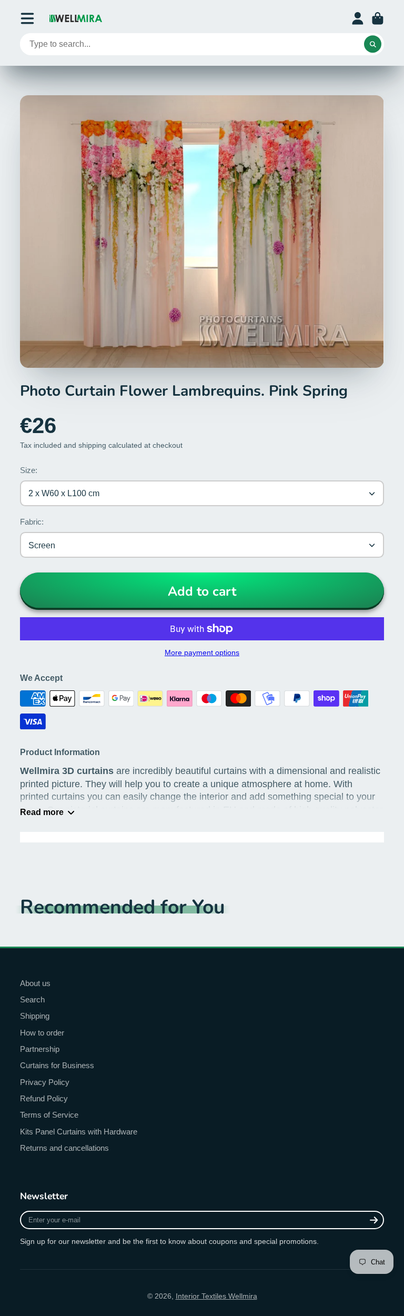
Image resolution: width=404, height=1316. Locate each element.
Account (357, 18)
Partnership (39, 1048)
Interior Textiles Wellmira (216, 1296)
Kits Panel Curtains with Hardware (78, 1131)
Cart (377, 18)
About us (35, 983)
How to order (42, 1032)
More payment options (202, 652)
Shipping (34, 1015)
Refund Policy (44, 1098)
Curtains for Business (57, 1065)
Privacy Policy (44, 1082)
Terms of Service (49, 1114)
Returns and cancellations (64, 1147)
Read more (42, 812)
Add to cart (202, 591)
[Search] (373, 44)
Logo (75, 18)
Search (32, 999)
